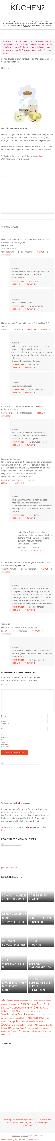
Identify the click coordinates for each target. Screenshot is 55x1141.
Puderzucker (34, 1017)
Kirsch (15, 1031)
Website (4, 729)
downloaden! (11, 867)
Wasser (26, 1004)
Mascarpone (21, 1001)
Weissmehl (33, 1021)
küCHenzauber (41, 1028)
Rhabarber (42, 1025)
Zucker (6, 1024)
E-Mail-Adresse (5, 722)
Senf (32, 1028)
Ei (12, 1031)
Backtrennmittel (24, 1007)
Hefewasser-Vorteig (8, 1008)
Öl (34, 1011)
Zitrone (19, 1011)
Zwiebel (24, 1021)
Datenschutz (16, 1136)
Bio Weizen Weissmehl (31, 1031)
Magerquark (16, 1004)
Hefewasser (28, 1011)
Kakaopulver (5, 1031)
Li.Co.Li (8, 1034)
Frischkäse (15, 1028)
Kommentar (5, 686)
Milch (5, 1000)
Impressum (24, 1136)
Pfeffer (23, 1018)
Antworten (6, 255)
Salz (40, 1003)
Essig (34, 1004)
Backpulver (14, 1021)
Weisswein (30, 1001)
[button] (20, 1119)
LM (9, 1004)
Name (4, 716)
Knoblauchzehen (13, 1018)
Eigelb (46, 1004)
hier (3, 830)
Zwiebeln (39, 1011)
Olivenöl (33, 1024)
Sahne (37, 1000)
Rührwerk (30, 1014)
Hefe (12, 1010)
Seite (41, 156)
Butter (41, 1014)
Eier (36, 1007)
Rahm (41, 1021)
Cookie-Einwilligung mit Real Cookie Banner (19, 1139)
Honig (26, 1025)
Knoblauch (13, 1001)
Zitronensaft (17, 1024)
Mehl (21, 1014)
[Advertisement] (27, 1074)
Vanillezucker (9, 1014)
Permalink (41, 252)
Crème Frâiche (25, 1028)
